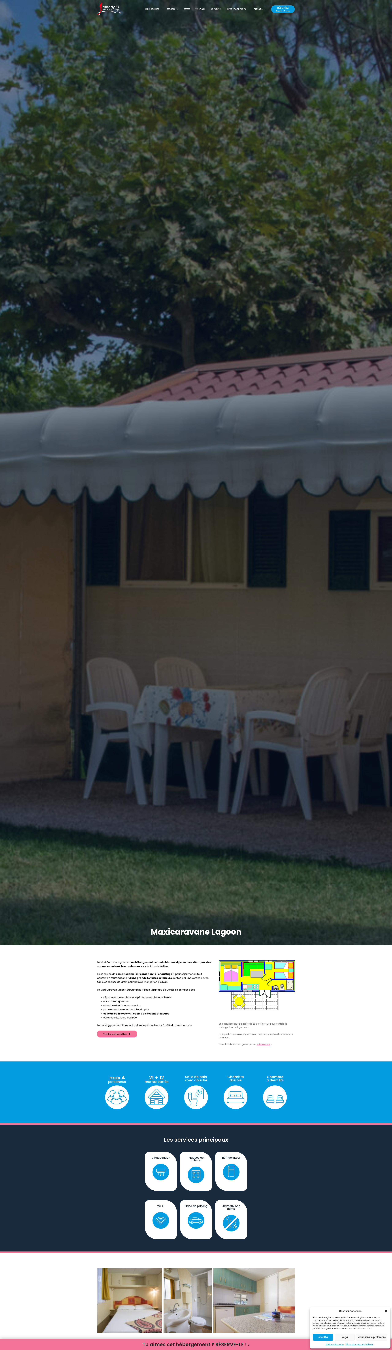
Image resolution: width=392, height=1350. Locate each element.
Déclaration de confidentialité (359, 1344)
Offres (187, 9)
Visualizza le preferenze (372, 1337)
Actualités (216, 9)
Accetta (323, 1337)
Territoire (200, 9)
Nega (344, 1337)
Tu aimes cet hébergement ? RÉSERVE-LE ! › (196, 1344)
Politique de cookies (335, 1344)
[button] (385, 1311)
